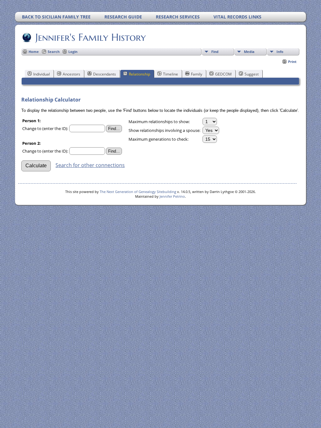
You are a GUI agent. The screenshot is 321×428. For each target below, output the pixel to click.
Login (72, 51)
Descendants (104, 74)
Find (214, 51)
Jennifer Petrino (172, 196)
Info (279, 51)
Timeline (170, 74)
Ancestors (71, 74)
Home (34, 51)
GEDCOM (223, 74)
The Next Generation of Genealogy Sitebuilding (138, 191)
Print (292, 61)
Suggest (252, 74)
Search (54, 51)
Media (249, 51)
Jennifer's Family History (90, 37)
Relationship (139, 74)
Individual (41, 74)
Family (196, 74)
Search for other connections (90, 165)
